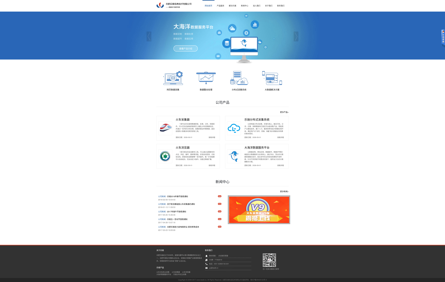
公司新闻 (162, 196)
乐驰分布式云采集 (179, 274)
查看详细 (212, 137)
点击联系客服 (223, 256)
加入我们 (256, 6)
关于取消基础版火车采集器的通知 (181, 204)
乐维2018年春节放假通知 (177, 196)
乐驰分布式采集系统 (256, 119)
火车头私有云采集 (162, 272)
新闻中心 (244, 6)
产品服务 (220, 6)
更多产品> (284, 112)
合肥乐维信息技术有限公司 (173, 5)
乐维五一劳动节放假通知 (177, 219)
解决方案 (232, 6)
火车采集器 (183, 119)
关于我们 (268, 6)
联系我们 (280, 6)
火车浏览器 (183, 147)
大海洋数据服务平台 (256, 147)
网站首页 (208, 6)
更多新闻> (284, 191)
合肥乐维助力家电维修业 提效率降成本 (183, 227)
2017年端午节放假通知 (176, 212)
